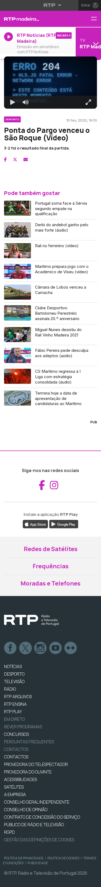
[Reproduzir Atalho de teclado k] (8, 880)
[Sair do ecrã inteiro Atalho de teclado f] (92, 880)
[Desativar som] (21, 880)
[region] (50, 443)
